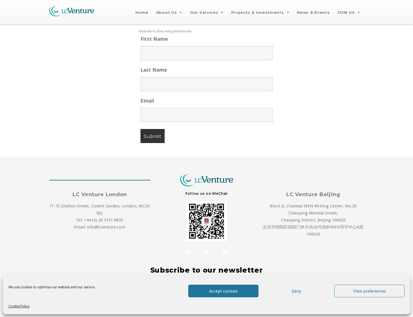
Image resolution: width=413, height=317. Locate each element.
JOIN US (346, 12)
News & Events (313, 12)
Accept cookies (223, 291)
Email (147, 101)
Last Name (153, 70)
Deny (296, 291)
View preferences (369, 291)
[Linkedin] (206, 252)
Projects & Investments (257, 12)
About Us (166, 12)
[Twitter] (225, 252)
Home (141, 12)
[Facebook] (188, 252)
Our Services (204, 12)
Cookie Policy (19, 306)
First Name (154, 39)
